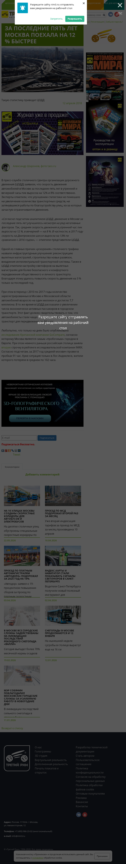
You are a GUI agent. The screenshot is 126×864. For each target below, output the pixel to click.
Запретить (56, 18)
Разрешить (75, 18)
